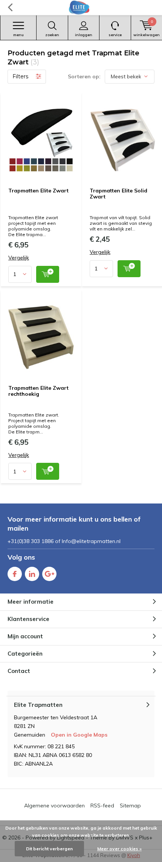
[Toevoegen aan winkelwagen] (47, 274)
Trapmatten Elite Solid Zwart (118, 193)
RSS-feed (102, 805)
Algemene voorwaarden (54, 805)
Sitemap (130, 805)
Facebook (15, 574)
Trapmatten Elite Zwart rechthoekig (38, 390)
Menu (18, 34)
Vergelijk (18, 258)
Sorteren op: (84, 76)
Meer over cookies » (119, 848)
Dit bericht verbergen (49, 848)
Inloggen (83, 34)
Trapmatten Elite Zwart (38, 190)
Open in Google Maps (79, 734)
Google (49, 574)
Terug (10, 7)
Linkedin (32, 574)
